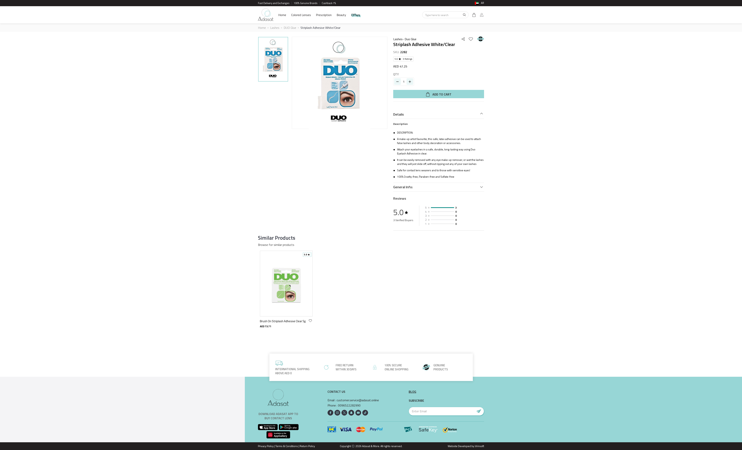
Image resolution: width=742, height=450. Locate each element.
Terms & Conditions (286, 446)
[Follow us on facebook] (330, 413)
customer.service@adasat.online (358, 400)
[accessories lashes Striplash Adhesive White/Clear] (273, 59)
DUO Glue (290, 27)
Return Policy (307, 446)
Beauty (341, 15)
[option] (273, 60)
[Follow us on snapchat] (351, 413)
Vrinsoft (479, 446)
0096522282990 (349, 405)
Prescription (324, 15)
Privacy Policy (266, 446)
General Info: (403, 187)
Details (398, 114)
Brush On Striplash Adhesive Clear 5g (282, 321)
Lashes (274, 27)
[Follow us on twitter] (344, 413)
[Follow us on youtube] (358, 413)
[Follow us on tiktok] (365, 413)
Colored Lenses (301, 15)
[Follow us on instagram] (337, 413)
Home (282, 15)
